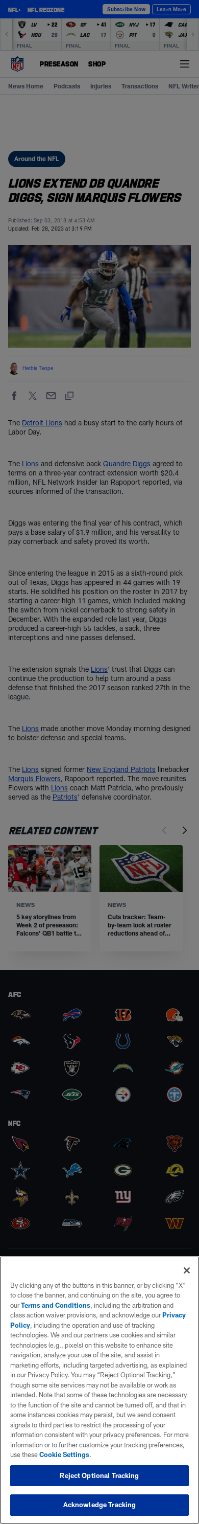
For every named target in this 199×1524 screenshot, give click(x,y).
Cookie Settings (64, 1454)
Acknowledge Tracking (99, 1504)
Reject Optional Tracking (99, 1475)
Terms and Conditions (55, 1305)
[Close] (187, 1270)
